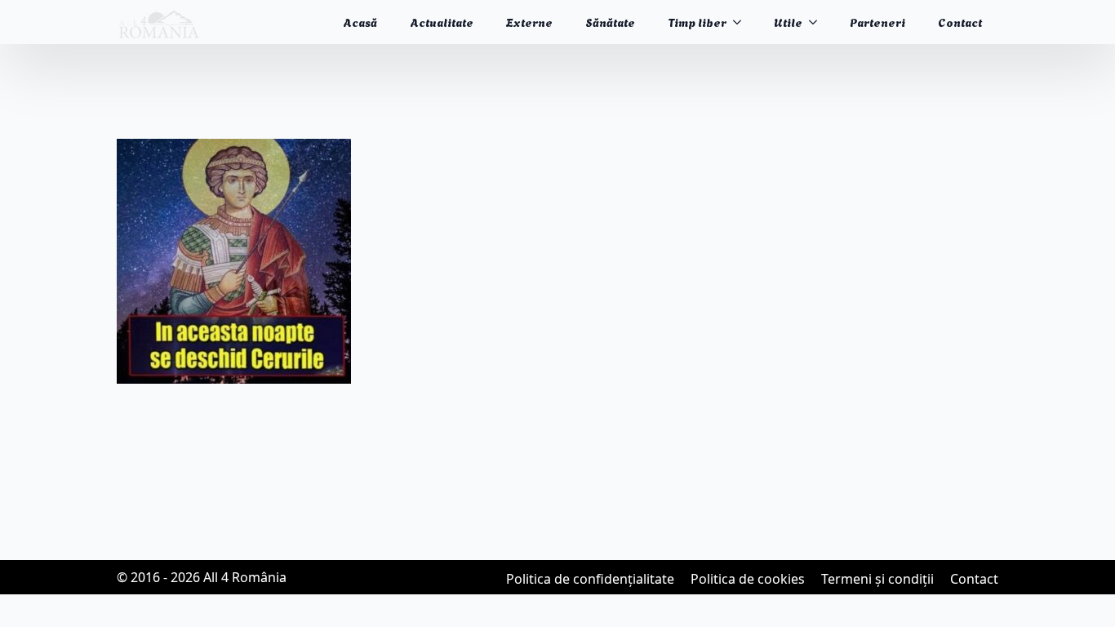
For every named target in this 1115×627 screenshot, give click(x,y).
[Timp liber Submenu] (741, 22)
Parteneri (877, 21)
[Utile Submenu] (817, 22)
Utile (788, 21)
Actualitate (441, 21)
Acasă (360, 21)
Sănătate (610, 21)
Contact (960, 21)
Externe (529, 21)
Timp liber (697, 21)
